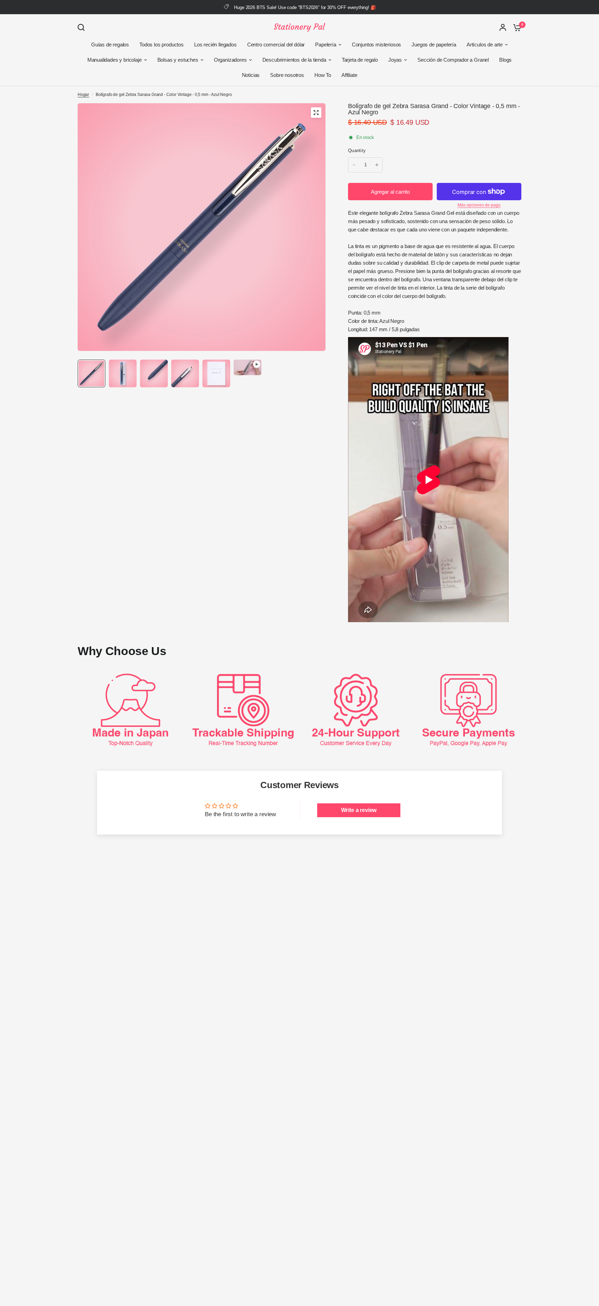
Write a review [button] (359, 810)
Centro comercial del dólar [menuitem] (276, 44)
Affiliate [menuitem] (349, 75)
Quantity (357, 150)
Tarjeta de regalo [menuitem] (360, 60)
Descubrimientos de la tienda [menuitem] (294, 60)
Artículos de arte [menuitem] (485, 44)
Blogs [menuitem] (505, 60)
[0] (515, 27)
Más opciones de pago (479, 205)
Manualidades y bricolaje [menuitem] (114, 60)
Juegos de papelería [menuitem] (433, 44)
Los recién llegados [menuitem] (215, 44)
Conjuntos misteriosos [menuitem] (376, 44)
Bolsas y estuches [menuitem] (177, 60)
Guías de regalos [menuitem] (110, 44)
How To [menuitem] (322, 75)
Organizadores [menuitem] (230, 60)
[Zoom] (316, 112)
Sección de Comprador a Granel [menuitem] (453, 60)
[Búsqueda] (83, 27)
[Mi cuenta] (503, 27)
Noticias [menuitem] (251, 75)
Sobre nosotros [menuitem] (287, 75)
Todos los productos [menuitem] (161, 44)
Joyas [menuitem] (395, 60)
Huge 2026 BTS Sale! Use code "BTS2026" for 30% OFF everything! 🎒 (305, 7)
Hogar (83, 94)
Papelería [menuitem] (325, 44)
